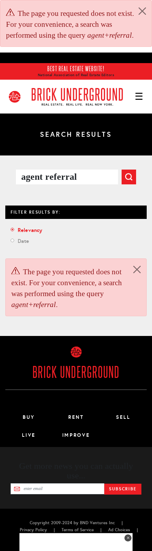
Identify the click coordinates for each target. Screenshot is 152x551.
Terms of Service (78, 530)
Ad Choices (119, 530)
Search (129, 177)
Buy (29, 417)
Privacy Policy (33, 530)
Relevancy (30, 230)
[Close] (142, 11)
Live (29, 435)
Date (23, 241)
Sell (123, 417)
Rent (76, 417)
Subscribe (123, 489)
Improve (76, 435)
